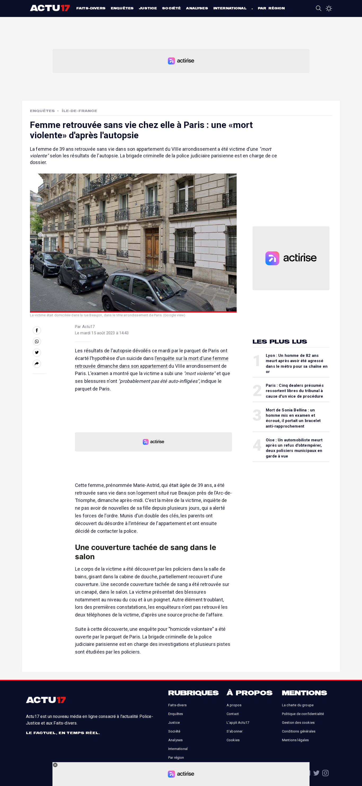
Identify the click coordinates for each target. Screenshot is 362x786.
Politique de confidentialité (303, 714)
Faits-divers (90, 8)
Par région (271, 8)
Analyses (197, 8)
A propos (234, 705)
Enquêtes (122, 8)
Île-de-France (79, 111)
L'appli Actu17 (238, 723)
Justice (148, 8)
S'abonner (234, 731)
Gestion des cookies (298, 723)
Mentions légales (295, 740)
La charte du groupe (298, 705)
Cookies (233, 740)
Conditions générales (298, 731)
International (229, 8)
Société (171, 8)
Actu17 (50, 8)
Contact (233, 714)
